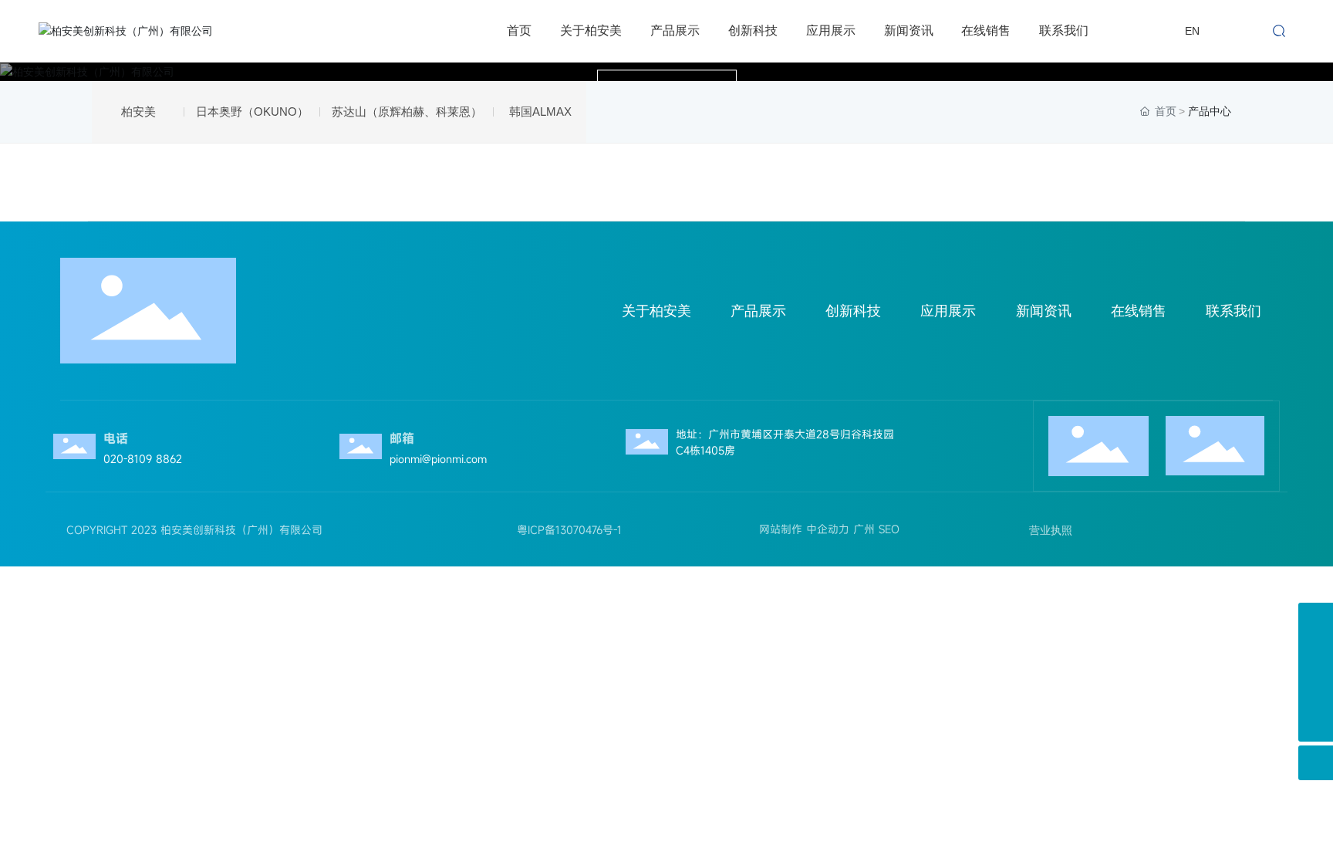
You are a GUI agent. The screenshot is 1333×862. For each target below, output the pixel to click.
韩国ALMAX (540, 111)
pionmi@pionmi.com (438, 458)
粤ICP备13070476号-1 (569, 529)
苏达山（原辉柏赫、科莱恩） (407, 111)
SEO (889, 529)
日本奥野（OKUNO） (252, 111)
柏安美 (138, 111)
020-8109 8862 (142, 458)
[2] (1315, 654)
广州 (864, 529)
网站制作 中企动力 (800, 529)
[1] (1315, 689)
